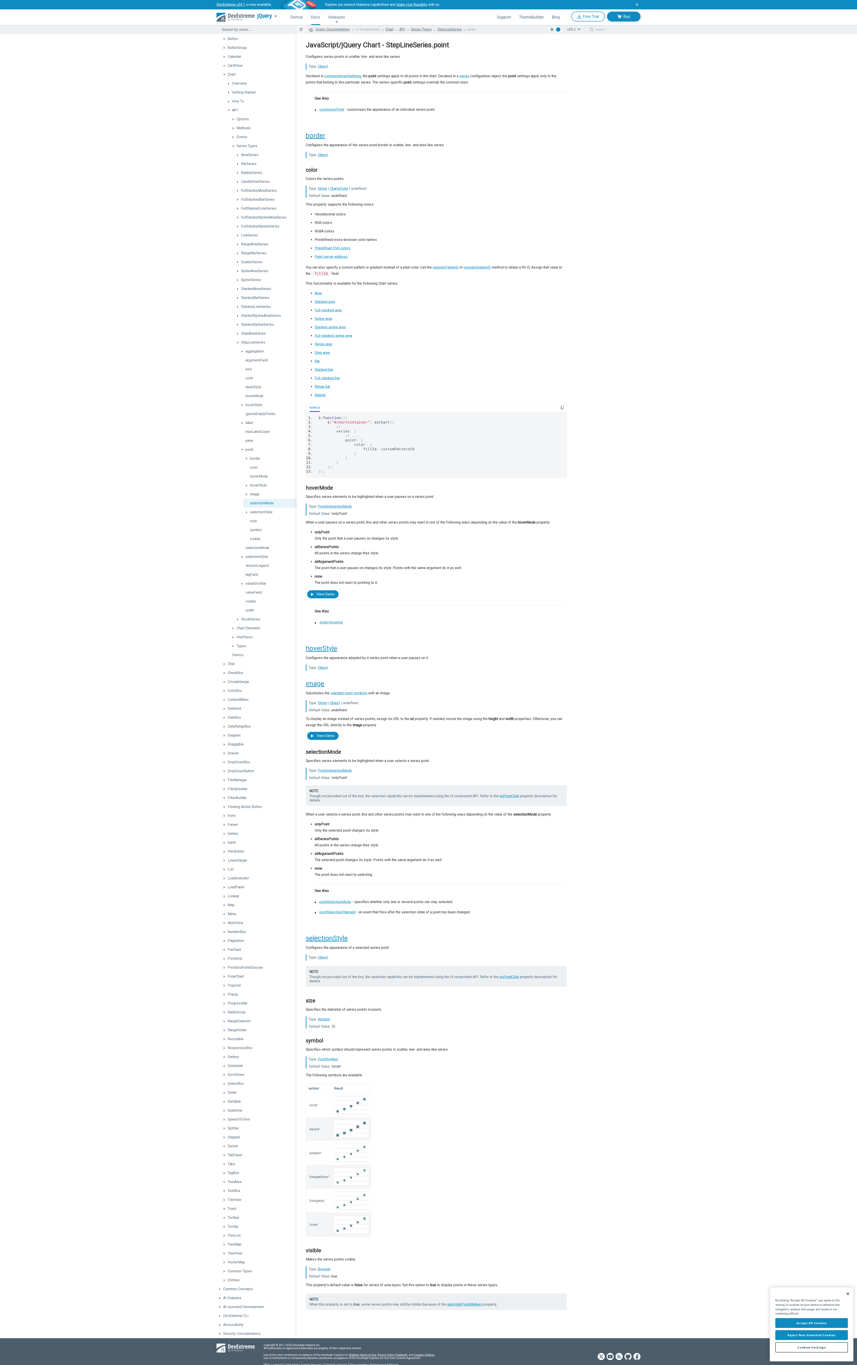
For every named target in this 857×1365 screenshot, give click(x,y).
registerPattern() (446, 267)
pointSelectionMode (335, 902)
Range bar (322, 386)
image (315, 683)
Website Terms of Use (362, 1355)
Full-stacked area (328, 310)
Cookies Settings (424, 1355)
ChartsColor (339, 188)
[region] (811, 1324)
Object (323, 66)
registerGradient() (477, 267)
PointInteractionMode (335, 506)
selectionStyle (327, 938)
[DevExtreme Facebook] (637, 1357)
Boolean (324, 1269)
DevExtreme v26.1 (230, 4)
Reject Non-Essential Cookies (811, 1335)
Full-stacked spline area (333, 336)
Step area (322, 353)
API (402, 29)
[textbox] (256, 29)
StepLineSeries (449, 29)
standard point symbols (349, 693)
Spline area (323, 319)
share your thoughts (411, 4)
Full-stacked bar (327, 378)
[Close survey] (637, 4)
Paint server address (331, 257)
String (322, 188)
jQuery (264, 16)
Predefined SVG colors (332, 248)
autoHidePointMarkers (465, 1304)
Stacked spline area (330, 327)
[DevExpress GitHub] (628, 1357)
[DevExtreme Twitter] (601, 1357)
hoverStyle (321, 648)
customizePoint (331, 109)
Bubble (320, 395)
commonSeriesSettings (342, 76)
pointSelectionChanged (337, 912)
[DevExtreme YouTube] (610, 1357)
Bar (317, 361)
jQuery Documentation (333, 29)
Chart (389, 29)
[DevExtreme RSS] (619, 1357)
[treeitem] (259, 38)
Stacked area (325, 302)
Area (318, 293)
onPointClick (509, 796)
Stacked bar (324, 369)
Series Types (421, 29)
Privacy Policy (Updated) (392, 1355)
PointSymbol (328, 1059)
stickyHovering (331, 622)
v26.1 (571, 29)
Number (324, 1019)
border (315, 135)
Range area (323, 344)
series (464, 76)
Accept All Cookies (812, 1323)
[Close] (848, 1294)
